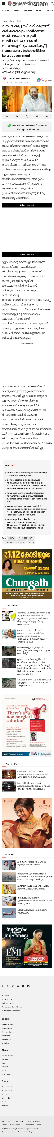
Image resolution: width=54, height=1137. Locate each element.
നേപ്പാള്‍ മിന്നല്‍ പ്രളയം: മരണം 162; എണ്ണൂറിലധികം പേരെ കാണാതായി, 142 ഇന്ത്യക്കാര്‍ (34, 682)
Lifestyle (6, 1098)
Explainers (6, 1039)
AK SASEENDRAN (26, 538)
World (28, 10)
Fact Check (7, 1028)
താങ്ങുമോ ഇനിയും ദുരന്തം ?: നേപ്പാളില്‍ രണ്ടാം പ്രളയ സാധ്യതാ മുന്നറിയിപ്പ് (33, 650)
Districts (6, 1074)
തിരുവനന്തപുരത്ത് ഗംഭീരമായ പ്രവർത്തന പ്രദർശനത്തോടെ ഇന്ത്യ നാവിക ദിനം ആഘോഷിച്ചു (34, 876)
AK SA (31, 542)
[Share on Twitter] (27, 116)
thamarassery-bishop (14, 542)
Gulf (38, 10)
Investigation (8, 1024)
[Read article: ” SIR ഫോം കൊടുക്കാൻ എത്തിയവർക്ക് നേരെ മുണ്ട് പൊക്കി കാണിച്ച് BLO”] (9, 901)
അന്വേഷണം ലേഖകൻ (19, 78)
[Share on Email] (47, 116)
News (12, 21)
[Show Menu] (3, 3)
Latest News (7, 1055)
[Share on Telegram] (37, 116)
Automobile (7, 1087)
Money (5, 1105)
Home (4, 21)
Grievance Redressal (11, 1011)
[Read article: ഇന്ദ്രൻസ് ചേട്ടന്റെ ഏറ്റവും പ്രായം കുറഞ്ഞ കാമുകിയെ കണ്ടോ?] (9, 889)
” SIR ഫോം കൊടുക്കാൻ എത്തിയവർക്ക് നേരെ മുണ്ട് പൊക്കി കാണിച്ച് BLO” (34, 900)
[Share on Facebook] (17, 116)
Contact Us (7, 999)
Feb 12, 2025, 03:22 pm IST (19, 82)
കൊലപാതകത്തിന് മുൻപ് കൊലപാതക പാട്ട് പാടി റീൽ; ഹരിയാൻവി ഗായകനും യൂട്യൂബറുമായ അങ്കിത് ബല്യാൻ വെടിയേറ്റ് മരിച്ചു (32, 636)
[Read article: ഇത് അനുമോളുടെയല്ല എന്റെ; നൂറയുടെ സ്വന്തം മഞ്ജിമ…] (9, 865)
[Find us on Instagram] (13, 986)
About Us (6, 996)
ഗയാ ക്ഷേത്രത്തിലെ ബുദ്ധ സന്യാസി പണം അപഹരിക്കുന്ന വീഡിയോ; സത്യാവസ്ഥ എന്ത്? (32, 774)
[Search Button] (52, 3)
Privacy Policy (8, 1003)
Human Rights (8, 1032)
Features (6, 1036)
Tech (4, 1102)
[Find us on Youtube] (23, 986)
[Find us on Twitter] (7, 986)
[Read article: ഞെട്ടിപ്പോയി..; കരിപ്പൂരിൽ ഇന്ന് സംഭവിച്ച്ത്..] (9, 913)
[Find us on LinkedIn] (18, 986)
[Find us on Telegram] (28, 986)
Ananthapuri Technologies (24, 1132)
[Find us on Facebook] (3, 986)
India (17, 10)
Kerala (6, 10)
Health (5, 1094)
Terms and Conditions (12, 1007)
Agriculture (7, 1090)
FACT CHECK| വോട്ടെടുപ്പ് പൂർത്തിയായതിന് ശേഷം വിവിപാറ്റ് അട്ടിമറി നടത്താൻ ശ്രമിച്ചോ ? (33, 786)
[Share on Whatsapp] (6, 116)
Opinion (5, 1043)
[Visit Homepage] (27, 3)
